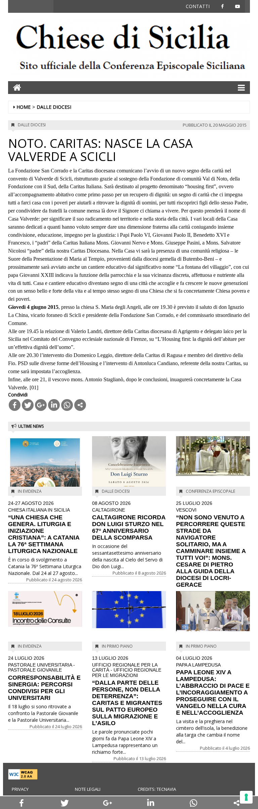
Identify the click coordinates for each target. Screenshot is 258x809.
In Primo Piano (117, 646)
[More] (80, 405)
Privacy (20, 789)
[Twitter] (28, 405)
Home (23, 107)
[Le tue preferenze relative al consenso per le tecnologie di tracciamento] (246, 797)
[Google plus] (41, 405)
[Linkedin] (54, 405)
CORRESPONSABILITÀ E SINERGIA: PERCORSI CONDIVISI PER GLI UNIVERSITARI (44, 678)
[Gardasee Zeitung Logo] (129, 48)
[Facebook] (14, 405)
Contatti (198, 6)
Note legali (87, 789)
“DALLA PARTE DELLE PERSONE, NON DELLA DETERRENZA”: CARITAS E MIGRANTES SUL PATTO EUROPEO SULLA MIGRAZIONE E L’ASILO (127, 691)
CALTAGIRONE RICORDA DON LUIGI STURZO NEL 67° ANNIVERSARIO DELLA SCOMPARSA (128, 521)
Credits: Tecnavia (157, 789)
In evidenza (30, 491)
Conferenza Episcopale (210, 491)
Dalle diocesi (54, 107)
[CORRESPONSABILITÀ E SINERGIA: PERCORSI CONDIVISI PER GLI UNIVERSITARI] (45, 609)
